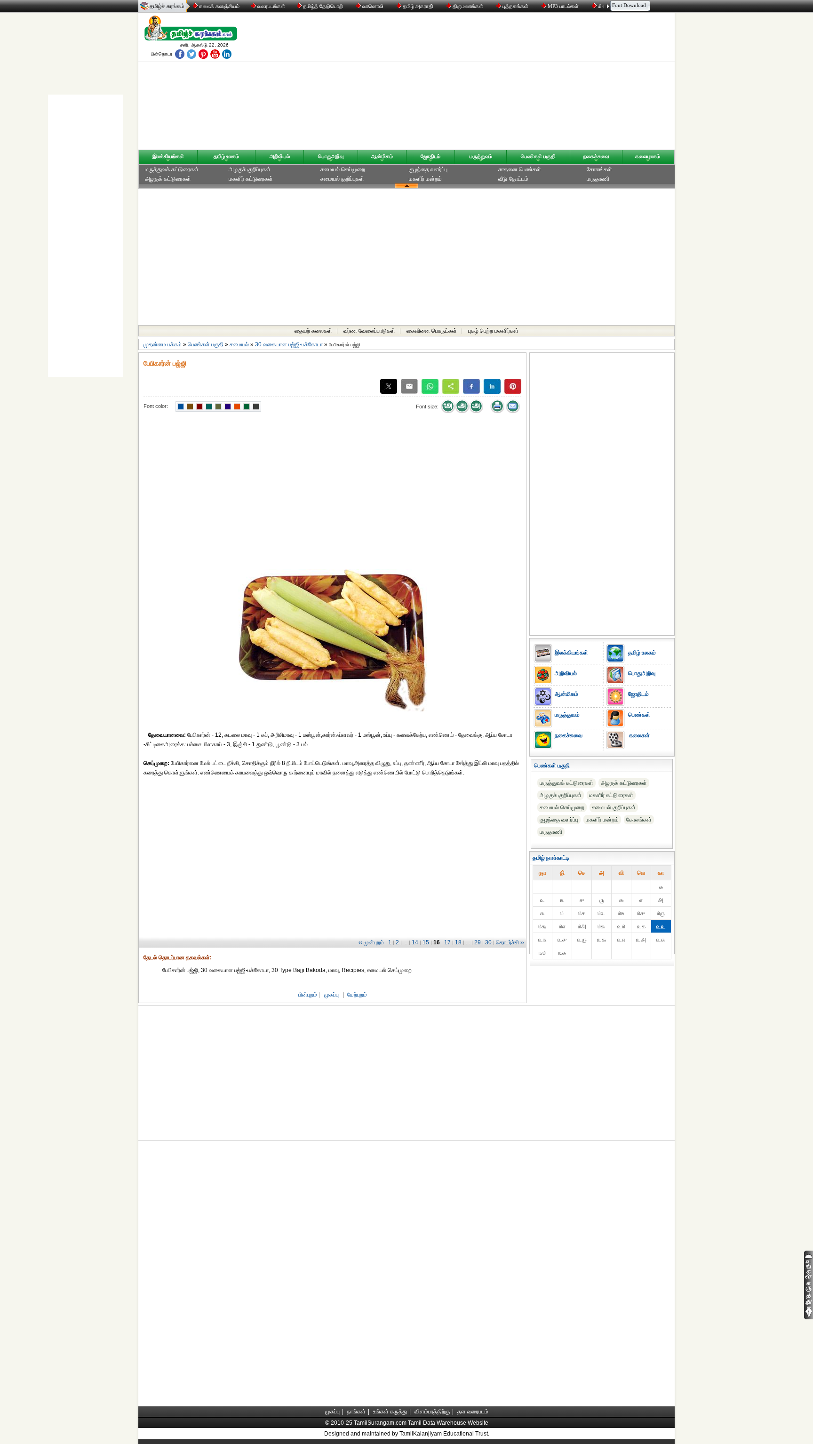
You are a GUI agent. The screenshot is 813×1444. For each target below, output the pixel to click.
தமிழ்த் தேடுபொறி (323, 6)
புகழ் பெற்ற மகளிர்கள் (493, 330)
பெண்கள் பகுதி (538, 156)
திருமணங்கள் (468, 6)
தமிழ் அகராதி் (418, 6)
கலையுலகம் (647, 156)
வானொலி (373, 6)
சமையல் (239, 344)
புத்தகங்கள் (515, 6)
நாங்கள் (356, 1411)
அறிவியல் (280, 156)
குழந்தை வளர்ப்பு (428, 169)
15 (425, 942)
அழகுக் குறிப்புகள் (250, 169)
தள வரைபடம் (472, 1411)
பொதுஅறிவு (330, 156)
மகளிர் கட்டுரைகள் (251, 179)
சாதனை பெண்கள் (519, 169)
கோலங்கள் (599, 169)
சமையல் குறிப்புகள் (342, 179)
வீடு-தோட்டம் (513, 179)
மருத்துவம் (481, 156)
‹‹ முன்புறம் (371, 942)
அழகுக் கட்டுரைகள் (168, 179)
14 (415, 942)
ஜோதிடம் (430, 156)
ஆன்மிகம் (382, 156)
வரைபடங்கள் (270, 6)
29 (477, 942)
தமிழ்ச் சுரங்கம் (167, 6)
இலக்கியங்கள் (168, 156)
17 (447, 942)
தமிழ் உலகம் (226, 156)
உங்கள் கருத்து (390, 1411)
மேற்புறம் (357, 994)
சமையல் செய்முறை (342, 169)
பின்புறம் (307, 994)
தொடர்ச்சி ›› (510, 942)
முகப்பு (331, 994)
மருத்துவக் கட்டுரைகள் (172, 169)
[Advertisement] (496, 83)
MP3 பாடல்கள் (563, 6)
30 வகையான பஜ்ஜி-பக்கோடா (289, 344)
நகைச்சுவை (596, 156)
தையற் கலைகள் (313, 330)
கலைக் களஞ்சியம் (218, 6)
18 (458, 942)
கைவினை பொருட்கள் (431, 330)
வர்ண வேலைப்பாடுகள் (369, 330)
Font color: (155, 406)
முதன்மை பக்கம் (162, 344)
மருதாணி (598, 179)
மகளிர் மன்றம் (425, 179)
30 (488, 942)
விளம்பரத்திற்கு (432, 1411)
